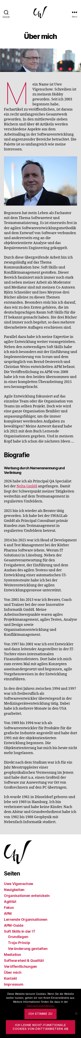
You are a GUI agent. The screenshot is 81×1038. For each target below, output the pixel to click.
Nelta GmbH (27, 486)
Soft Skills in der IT (19, 931)
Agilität (10, 901)
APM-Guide (13, 925)
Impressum (13, 984)
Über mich (12, 972)
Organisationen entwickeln (27, 896)
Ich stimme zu (40, 1014)
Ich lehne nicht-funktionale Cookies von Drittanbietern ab (40, 1027)
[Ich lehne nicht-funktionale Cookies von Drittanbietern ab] (76, 1013)
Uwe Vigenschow (18, 884)
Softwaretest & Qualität (24, 960)
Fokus (9, 907)
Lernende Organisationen (25, 919)
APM (8, 913)
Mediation (12, 954)
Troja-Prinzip (19, 943)
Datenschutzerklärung (40, 1005)
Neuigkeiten (14, 890)
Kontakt (10, 978)
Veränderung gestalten (27, 949)
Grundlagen (18, 937)
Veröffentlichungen (20, 966)
